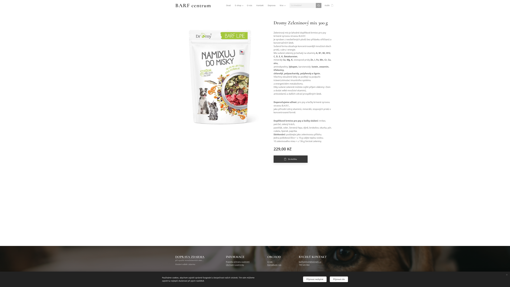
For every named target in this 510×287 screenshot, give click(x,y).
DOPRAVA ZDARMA (189, 257)
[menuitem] (229, 5)
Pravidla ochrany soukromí (238, 262)
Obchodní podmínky (235, 265)
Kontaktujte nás (274, 265)
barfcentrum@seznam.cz (310, 262)
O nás (270, 262)
